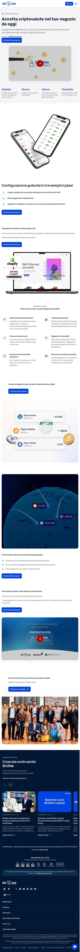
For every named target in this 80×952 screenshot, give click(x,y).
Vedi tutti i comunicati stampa (13, 778)
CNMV (42, 850)
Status (43, 947)
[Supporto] (75, 947)
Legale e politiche (7, 947)
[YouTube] (24, 889)
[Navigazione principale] (76, 3)
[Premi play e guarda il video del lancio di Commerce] (40, 638)
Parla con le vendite (18, 689)
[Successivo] (10, 785)
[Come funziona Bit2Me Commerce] (40, 63)
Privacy (17, 947)
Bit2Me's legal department (44, 873)
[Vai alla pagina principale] (9, 4)
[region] (40, 813)
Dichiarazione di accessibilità (55, 947)
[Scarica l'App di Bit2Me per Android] (9, 889)
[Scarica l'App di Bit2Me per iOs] (4, 889)
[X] (16, 889)
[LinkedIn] (35, 889)
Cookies (23, 947)
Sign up (69, 4)
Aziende (4, 37)
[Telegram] (31, 889)
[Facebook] (20, 889)
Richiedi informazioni (11, 40)
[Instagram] (27, 889)
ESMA (46, 850)
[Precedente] (4, 785)
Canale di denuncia (33, 947)
